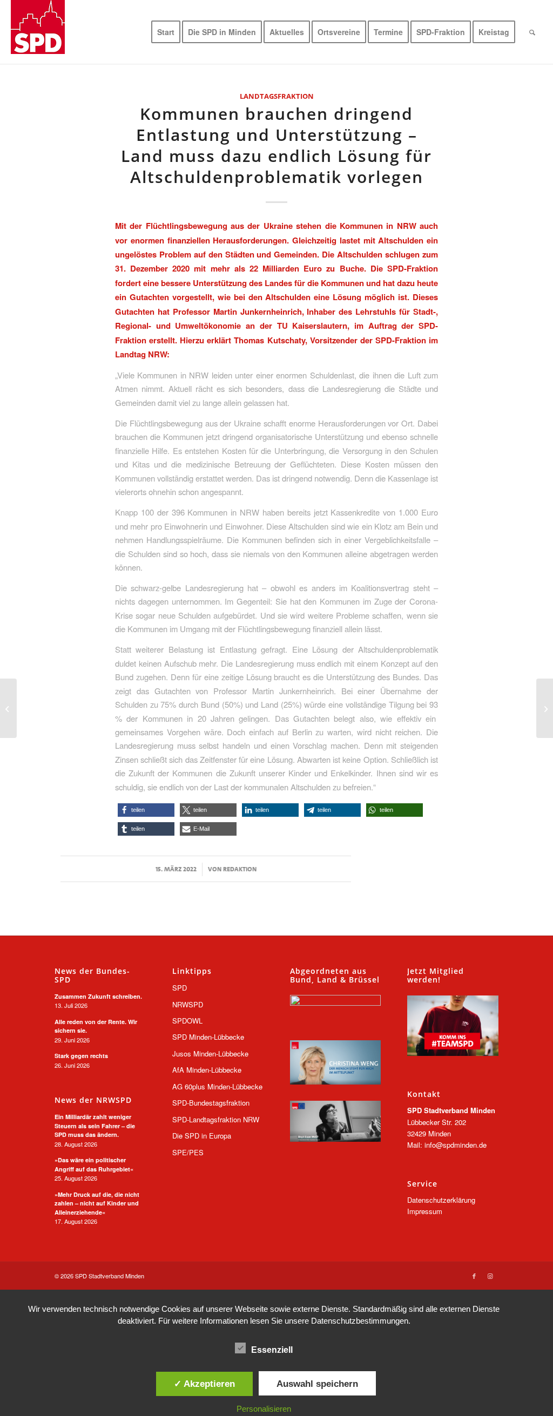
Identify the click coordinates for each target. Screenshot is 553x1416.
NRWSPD (187, 1004)
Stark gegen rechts (81, 1056)
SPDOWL (187, 1020)
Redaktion (240, 869)
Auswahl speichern (317, 1383)
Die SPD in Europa (201, 1135)
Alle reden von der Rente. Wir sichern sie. (96, 1026)
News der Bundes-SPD (92, 975)
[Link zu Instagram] (490, 1276)
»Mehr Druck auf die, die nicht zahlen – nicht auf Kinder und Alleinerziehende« (97, 1203)
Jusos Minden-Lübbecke (210, 1053)
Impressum (424, 1211)
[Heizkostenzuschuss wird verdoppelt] (544, 708)
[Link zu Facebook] (474, 1276)
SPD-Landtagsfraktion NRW (215, 1119)
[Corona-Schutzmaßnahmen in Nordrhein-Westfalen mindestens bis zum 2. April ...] (8, 708)
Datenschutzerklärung (441, 1200)
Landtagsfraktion (277, 96)
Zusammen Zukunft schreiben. (98, 996)
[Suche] (532, 32)
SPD (179, 988)
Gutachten (149, 297)
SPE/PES (188, 1152)
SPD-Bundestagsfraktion (210, 1102)
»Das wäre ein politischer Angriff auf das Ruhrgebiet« (94, 1164)
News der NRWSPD (93, 1100)
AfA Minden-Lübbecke (206, 1070)
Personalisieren (264, 1408)
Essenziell (272, 1349)
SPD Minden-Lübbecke (208, 1037)
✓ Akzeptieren (204, 1383)
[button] (146, 810)
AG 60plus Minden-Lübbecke (217, 1086)
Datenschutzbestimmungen (359, 1320)
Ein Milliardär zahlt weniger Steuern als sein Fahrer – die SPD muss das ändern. (95, 1126)
